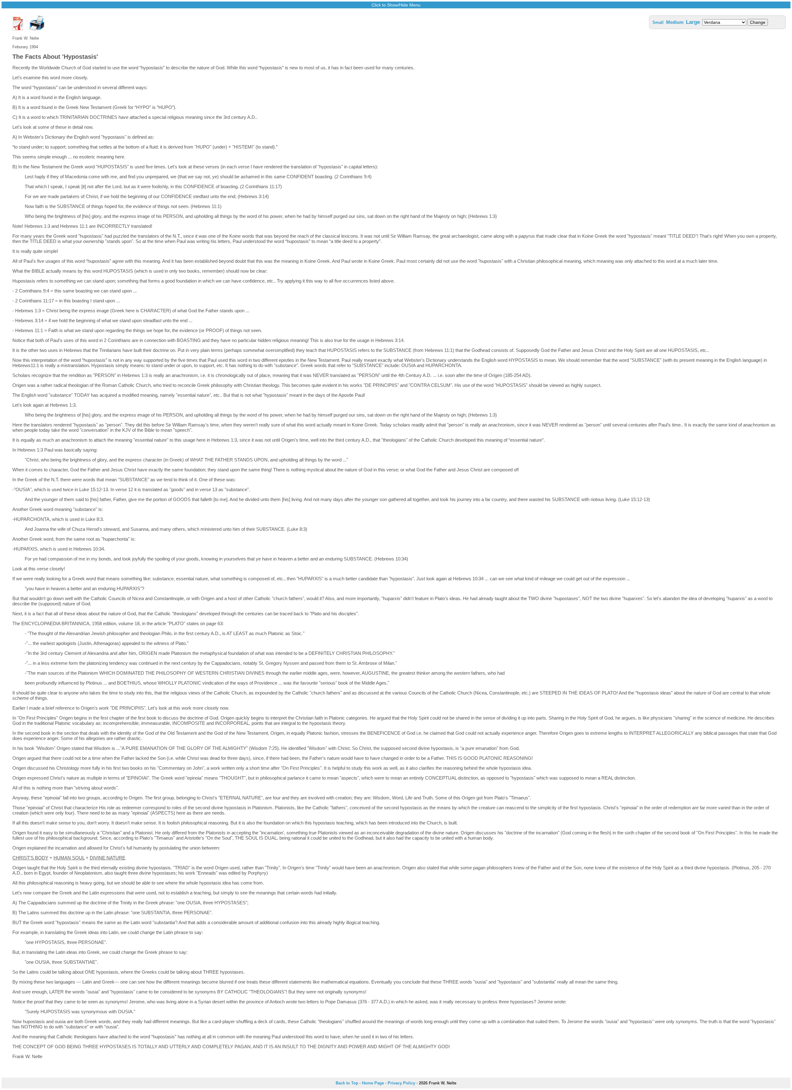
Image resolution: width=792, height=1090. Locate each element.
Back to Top (347, 1083)
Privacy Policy (401, 1083)
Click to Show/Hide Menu (396, 4)
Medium (674, 22)
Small (658, 22)
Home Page (373, 1083)
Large (693, 22)
